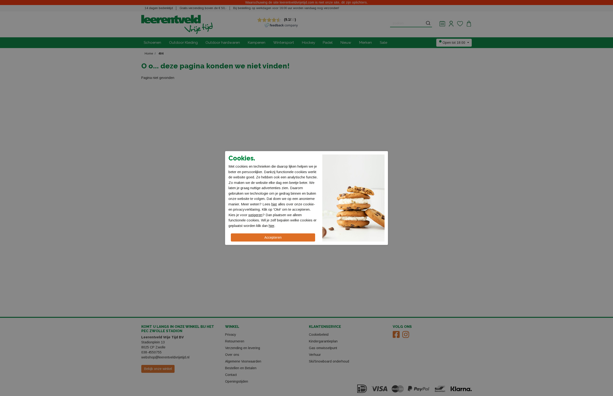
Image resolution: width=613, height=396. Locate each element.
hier (274, 204)
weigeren (255, 215)
